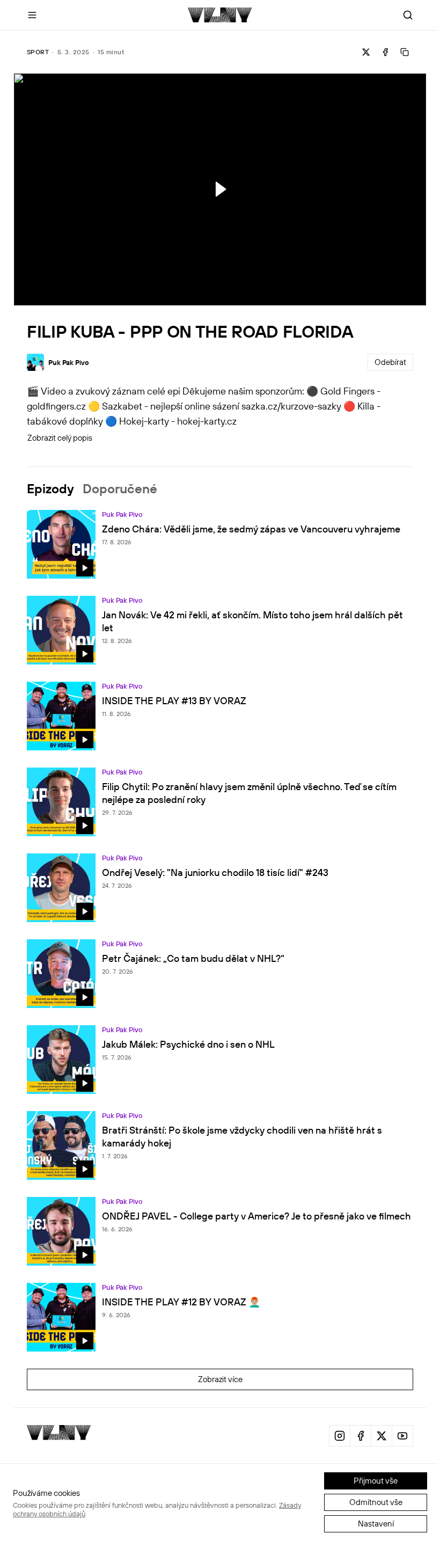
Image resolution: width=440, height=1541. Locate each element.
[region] (220, 189)
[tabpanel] (220, 958)
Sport (38, 52)
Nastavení (376, 1523)
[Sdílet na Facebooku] (385, 52)
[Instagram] (339, 1436)
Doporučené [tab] (120, 488)
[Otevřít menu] (32, 15)
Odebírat (390, 362)
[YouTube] (402, 1436)
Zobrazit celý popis (59, 438)
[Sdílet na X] (366, 52)
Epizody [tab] (50, 488)
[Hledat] (408, 15)
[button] (219, 189)
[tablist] (220, 488)
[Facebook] (360, 1436)
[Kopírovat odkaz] (404, 52)
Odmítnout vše (375, 1502)
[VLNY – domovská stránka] (220, 15)
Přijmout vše (376, 1481)
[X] (381, 1436)
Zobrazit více (220, 1379)
